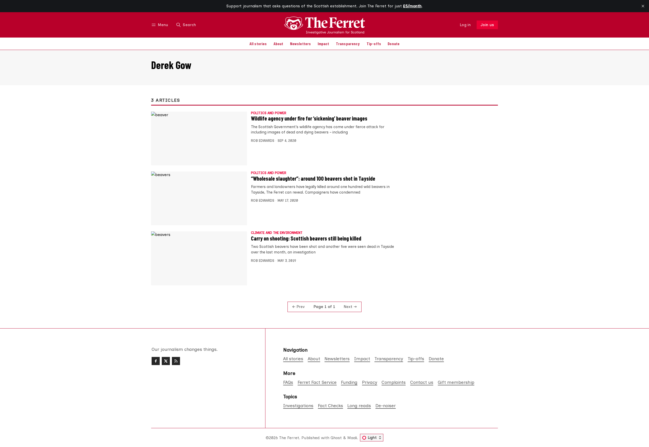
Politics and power (268, 113)
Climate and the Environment (276, 233)
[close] (643, 6)
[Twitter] (166, 361)
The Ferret (289, 437)
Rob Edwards (262, 141)
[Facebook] (156, 361)
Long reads (359, 405)
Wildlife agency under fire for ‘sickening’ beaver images (309, 118)
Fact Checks (330, 405)
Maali (352, 437)
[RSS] (176, 361)
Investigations (298, 405)
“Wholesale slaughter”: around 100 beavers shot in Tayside (313, 178)
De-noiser (385, 405)
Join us (487, 25)
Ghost (336, 437)
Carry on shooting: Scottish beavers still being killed (306, 238)
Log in (465, 25)
